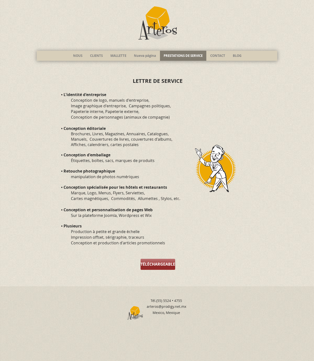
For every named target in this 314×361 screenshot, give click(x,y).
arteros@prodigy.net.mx (166, 306)
